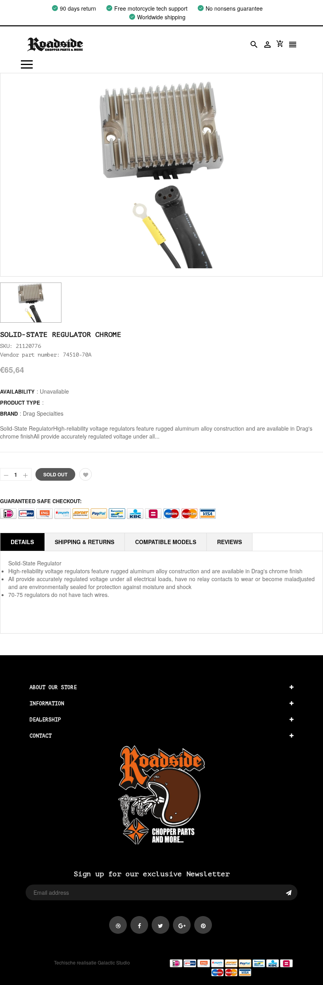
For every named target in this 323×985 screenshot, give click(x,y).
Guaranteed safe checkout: (41, 501)
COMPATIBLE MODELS (165, 542)
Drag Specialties (43, 413)
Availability (17, 391)
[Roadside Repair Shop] (231, 967)
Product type (20, 402)
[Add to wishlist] (85, 474)
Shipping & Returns (84, 542)
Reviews (229, 542)
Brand (9, 413)
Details (22, 542)
